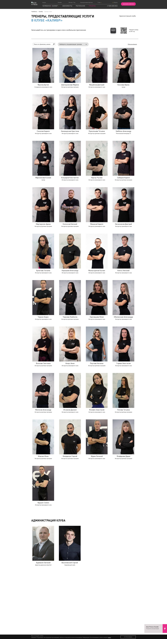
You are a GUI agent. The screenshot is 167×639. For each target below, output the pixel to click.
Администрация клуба (127, 16)
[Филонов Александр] (43, 390)
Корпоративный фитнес (86, 2)
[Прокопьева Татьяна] (97, 111)
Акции (44, 2)
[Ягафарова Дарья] (123, 436)
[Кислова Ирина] (123, 65)
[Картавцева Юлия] (97, 297)
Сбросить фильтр (132, 44)
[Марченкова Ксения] (43, 158)
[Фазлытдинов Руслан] (97, 251)
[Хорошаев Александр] (70, 251)
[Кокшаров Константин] (70, 158)
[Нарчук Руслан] (97, 158)
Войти (116, 2)
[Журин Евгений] (97, 436)
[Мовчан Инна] (43, 436)
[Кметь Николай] (123, 251)
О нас (99, 2)
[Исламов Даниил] (70, 390)
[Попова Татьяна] (123, 390)
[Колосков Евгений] (70, 204)
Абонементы (67, 6)
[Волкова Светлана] (43, 344)
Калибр (41, 11)
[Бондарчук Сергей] (70, 436)
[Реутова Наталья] (97, 344)
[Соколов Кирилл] (43, 111)
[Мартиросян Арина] (43, 204)
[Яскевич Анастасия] (97, 390)
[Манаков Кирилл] (97, 204)
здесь (109, 637)
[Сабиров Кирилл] (123, 158)
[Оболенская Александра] (123, 297)
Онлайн (60, 2)
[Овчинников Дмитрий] (123, 204)
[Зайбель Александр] (123, 111)
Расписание (80, 6)
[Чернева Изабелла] (70, 297)
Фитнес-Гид (72, 2)
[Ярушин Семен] (43, 483)
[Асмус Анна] (70, 344)
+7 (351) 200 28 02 (112, 6)
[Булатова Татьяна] (43, 251)
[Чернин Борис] (43, 297)
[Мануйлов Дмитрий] (97, 65)
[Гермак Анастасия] (123, 344)
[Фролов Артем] (43, 65)
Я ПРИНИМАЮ (128, 637)
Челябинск (34, 11)
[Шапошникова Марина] (70, 65)
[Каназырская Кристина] (70, 111)
